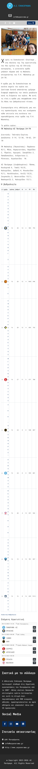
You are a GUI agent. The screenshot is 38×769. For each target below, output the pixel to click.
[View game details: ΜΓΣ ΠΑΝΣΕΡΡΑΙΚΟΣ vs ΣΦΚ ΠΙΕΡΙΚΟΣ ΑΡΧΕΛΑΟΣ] (19, 649)
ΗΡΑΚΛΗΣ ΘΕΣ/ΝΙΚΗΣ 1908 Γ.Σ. (8, 228)
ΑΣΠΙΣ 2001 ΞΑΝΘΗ (8, 559)
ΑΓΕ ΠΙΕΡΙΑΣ (8, 596)
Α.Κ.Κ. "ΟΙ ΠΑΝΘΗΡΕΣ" (8, 430)
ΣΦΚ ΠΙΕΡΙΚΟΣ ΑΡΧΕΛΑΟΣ (8, 327)
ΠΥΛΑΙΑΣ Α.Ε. (8, 281)
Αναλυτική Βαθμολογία (8, 614)
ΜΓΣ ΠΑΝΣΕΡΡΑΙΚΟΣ (8, 379)
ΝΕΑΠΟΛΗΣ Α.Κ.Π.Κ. (8, 513)
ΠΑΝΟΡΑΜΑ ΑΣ (8, 473)
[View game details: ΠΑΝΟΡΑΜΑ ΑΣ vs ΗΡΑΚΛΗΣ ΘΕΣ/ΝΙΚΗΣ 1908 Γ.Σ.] (19, 628)
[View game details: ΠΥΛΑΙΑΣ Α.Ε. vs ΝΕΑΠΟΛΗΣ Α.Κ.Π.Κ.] (19, 660)
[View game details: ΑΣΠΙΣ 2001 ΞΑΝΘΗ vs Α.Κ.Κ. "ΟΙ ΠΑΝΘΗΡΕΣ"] (19, 638)
